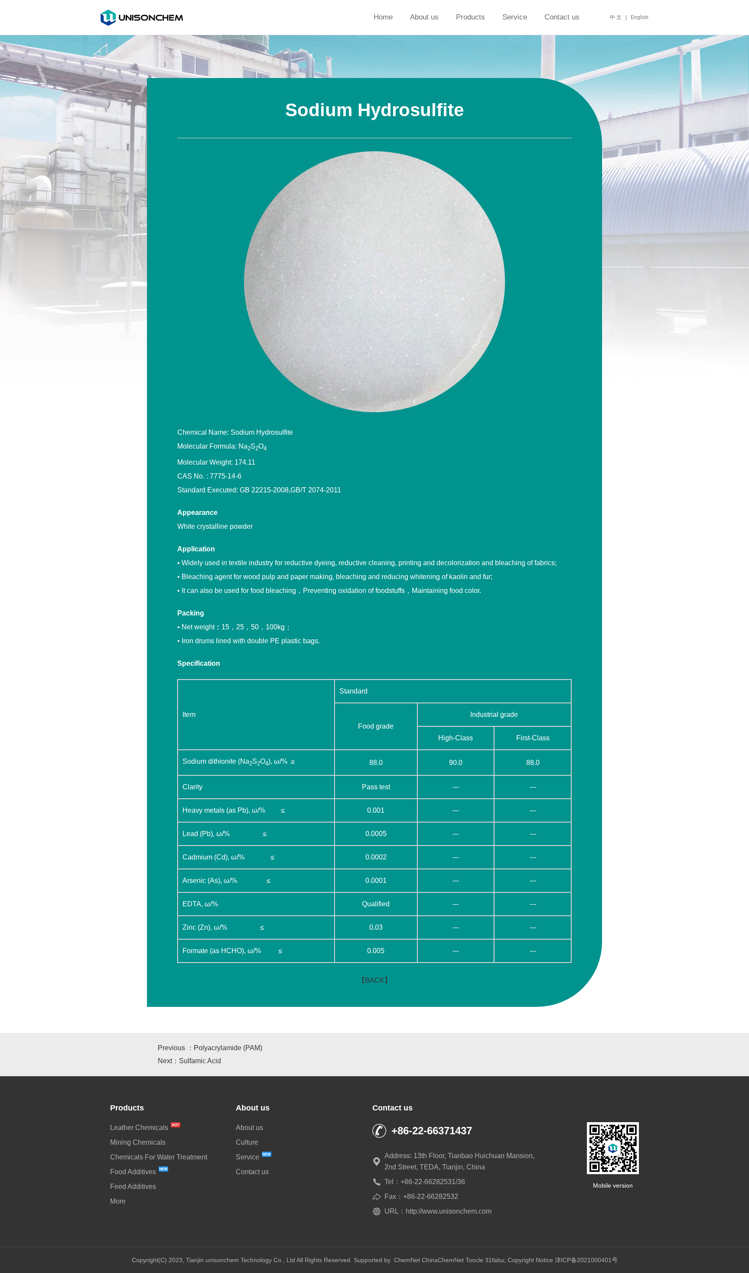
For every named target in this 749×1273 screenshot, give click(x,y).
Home (383, 17)
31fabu (494, 1260)
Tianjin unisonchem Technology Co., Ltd (240, 1260)
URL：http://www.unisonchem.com (438, 1211)
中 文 (616, 17)
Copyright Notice (530, 1260)
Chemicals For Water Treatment (158, 1157)
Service (514, 17)
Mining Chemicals (138, 1142)
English (639, 17)
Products (470, 17)
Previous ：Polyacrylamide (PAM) (210, 1048)
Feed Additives (133, 1186)
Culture (247, 1142)
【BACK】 (374, 980)
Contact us (562, 17)
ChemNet (407, 1260)
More (118, 1201)
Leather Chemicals (140, 1127)
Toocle (474, 1260)
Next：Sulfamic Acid (189, 1061)
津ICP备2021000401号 (586, 1260)
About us (424, 17)
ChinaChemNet (443, 1260)
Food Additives (134, 1171)
